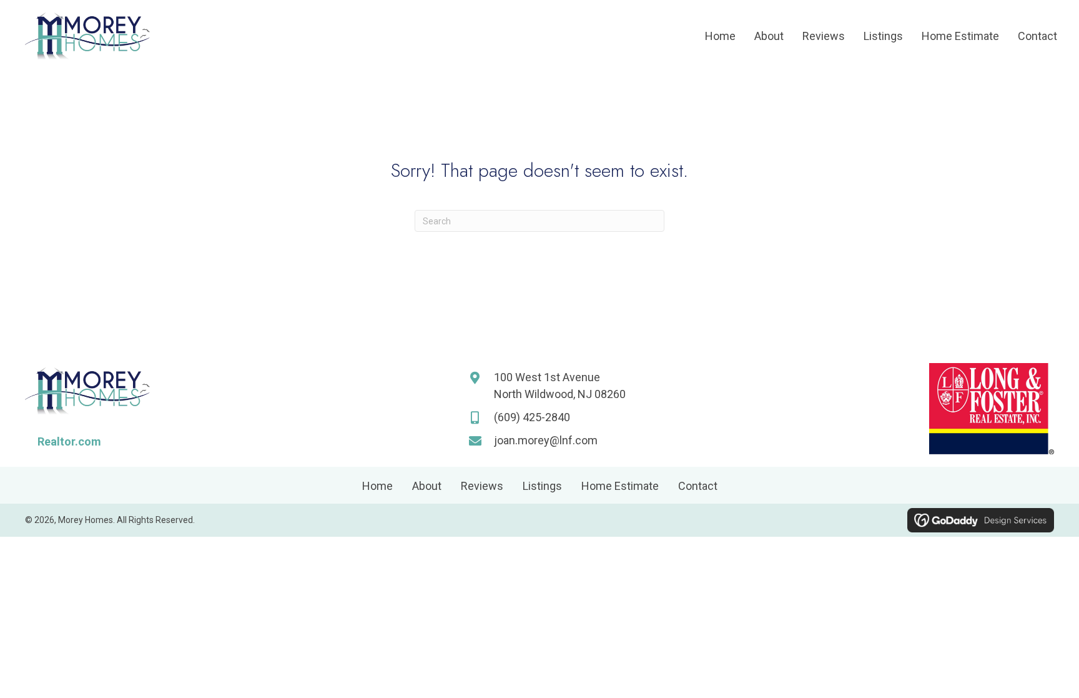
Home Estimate (620, 485)
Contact (697, 485)
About (426, 485)
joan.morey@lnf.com (546, 440)
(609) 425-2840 (532, 417)
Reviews (482, 485)
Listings (542, 485)
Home (377, 485)
